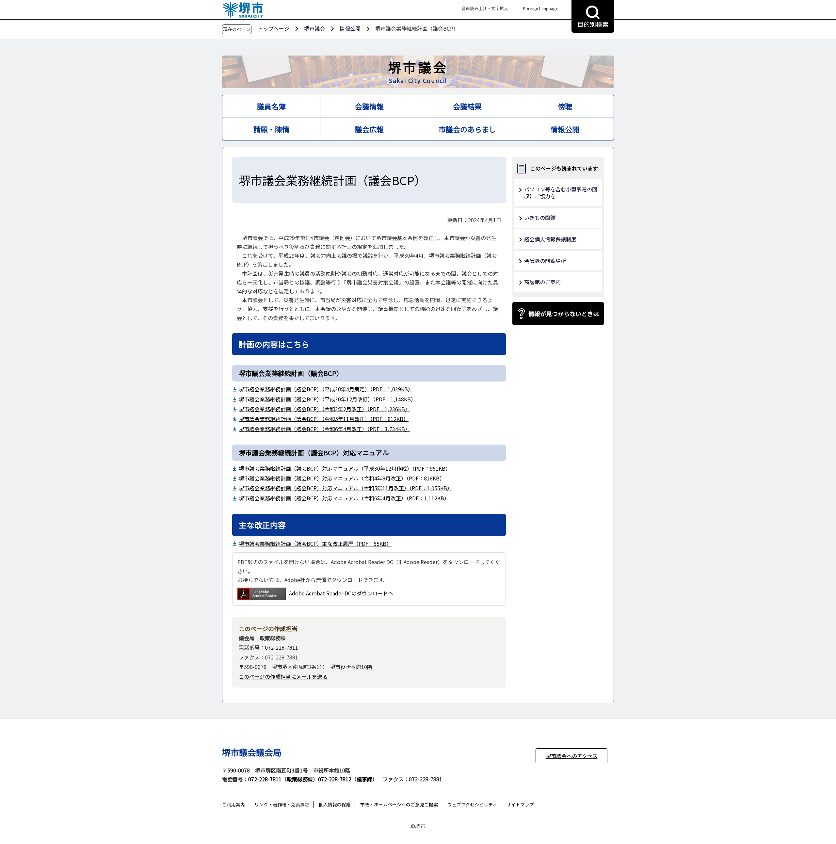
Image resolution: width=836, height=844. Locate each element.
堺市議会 (314, 28)
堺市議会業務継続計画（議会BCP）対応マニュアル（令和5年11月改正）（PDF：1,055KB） (345, 488)
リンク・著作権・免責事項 (281, 804)
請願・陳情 (271, 129)
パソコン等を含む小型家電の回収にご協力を (560, 192)
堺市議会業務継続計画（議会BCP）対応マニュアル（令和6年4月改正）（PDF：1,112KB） (344, 498)
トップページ (273, 28)
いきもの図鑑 (539, 217)
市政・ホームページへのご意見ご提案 (399, 804)
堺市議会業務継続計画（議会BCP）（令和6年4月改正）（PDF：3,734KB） (324, 429)
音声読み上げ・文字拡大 (484, 8)
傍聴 (565, 106)
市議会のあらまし (467, 129)
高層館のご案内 (542, 282)
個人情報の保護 (335, 804)
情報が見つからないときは (563, 313)
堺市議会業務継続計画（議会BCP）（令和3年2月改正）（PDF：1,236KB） (324, 409)
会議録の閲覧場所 (545, 261)
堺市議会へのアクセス (572, 756)
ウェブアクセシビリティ (472, 804)
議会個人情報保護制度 (550, 239)
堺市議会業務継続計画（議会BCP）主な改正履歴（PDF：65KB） (315, 543)
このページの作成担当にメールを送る (283, 676)
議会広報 (369, 129)
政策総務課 (300, 779)
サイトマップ (520, 804)
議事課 (364, 779)
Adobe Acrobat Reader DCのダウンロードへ (341, 593)
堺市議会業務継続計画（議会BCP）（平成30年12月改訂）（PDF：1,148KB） (327, 399)
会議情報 (369, 106)
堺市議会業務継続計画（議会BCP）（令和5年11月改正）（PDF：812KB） (324, 419)
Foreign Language (540, 8)
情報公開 (350, 28)
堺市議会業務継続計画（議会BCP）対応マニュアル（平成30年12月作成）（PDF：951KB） (345, 468)
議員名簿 (271, 106)
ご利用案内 (233, 804)
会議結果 (467, 106)
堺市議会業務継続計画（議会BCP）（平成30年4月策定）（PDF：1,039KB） (326, 389)
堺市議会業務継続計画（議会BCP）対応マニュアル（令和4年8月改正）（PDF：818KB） (342, 478)
